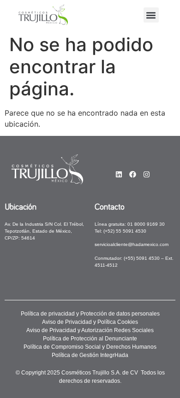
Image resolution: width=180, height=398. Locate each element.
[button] (151, 15)
